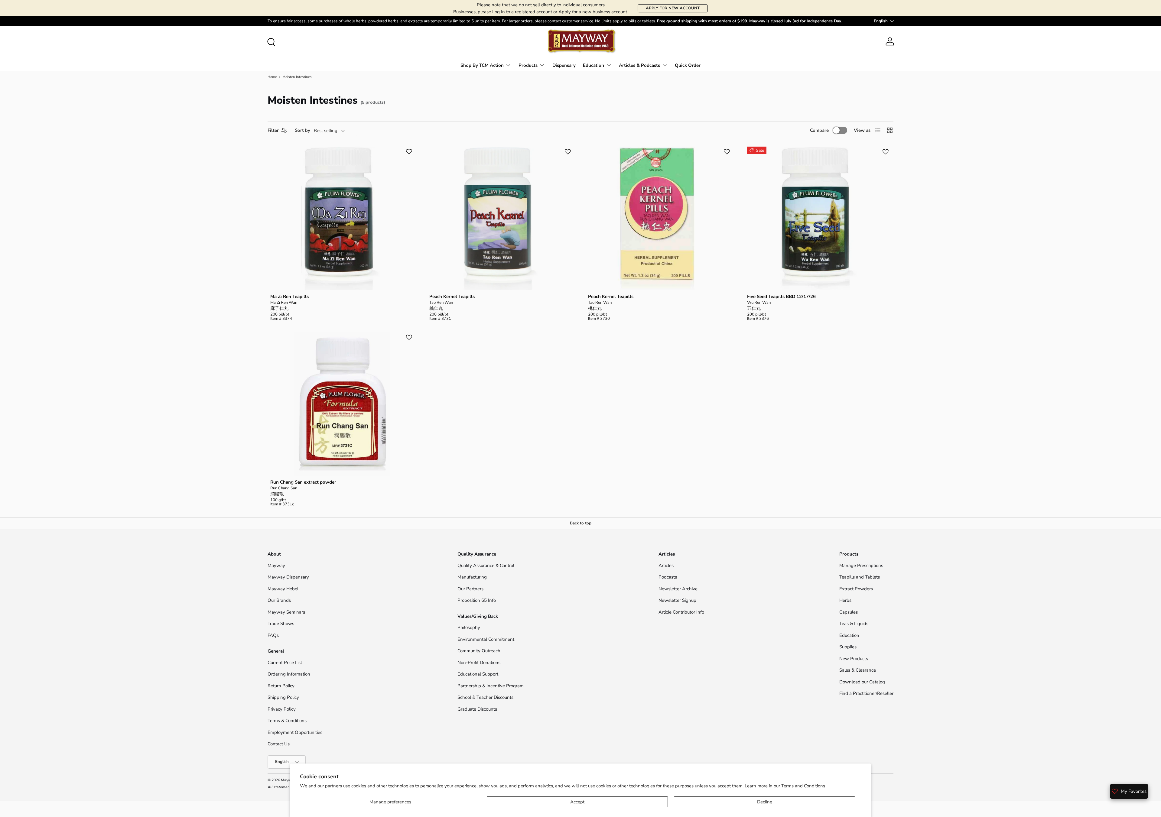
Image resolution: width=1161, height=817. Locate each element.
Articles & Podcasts (639, 65)
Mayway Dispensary (288, 577)
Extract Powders (856, 589)
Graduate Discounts (477, 709)
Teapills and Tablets (859, 577)
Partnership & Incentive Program (490, 686)
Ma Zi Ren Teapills (289, 296)
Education (593, 65)
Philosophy (468, 627)
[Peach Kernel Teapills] (501, 218)
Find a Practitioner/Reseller (866, 693)
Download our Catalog (862, 682)
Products (528, 65)
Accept (577, 802)
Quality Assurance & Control (485, 565)
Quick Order (688, 65)
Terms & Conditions (287, 721)
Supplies (848, 647)
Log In (498, 12)
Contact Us (279, 744)
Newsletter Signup (677, 600)
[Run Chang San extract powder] (342, 404)
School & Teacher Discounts (485, 697)
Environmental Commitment (485, 639)
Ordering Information (289, 674)
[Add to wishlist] (409, 152)
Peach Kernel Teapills (452, 296)
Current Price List (285, 663)
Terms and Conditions (803, 786)
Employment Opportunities (295, 732)
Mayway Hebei (283, 589)
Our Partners (470, 589)
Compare (819, 130)
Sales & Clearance (857, 670)
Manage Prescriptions (861, 565)
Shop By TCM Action (482, 65)
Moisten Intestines (297, 77)
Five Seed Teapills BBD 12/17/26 (781, 296)
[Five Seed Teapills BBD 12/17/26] (819, 218)
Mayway (276, 565)
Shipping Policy (283, 697)
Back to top (580, 523)
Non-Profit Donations (478, 663)
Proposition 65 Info (476, 600)
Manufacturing (472, 577)
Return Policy (281, 686)
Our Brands (279, 600)
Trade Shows (281, 624)
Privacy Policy (282, 709)
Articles (666, 565)
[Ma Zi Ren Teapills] (342, 218)
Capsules (848, 612)
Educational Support (477, 674)
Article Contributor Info (681, 612)
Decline (764, 802)
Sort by (302, 130)
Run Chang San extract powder (303, 482)
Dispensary (564, 65)
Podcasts (668, 577)
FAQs (273, 635)
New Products (853, 659)
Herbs (845, 600)
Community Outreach (478, 651)
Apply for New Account (673, 8)
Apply (564, 12)
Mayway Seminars (286, 612)
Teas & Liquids (853, 624)
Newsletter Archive (678, 589)
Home (272, 77)
